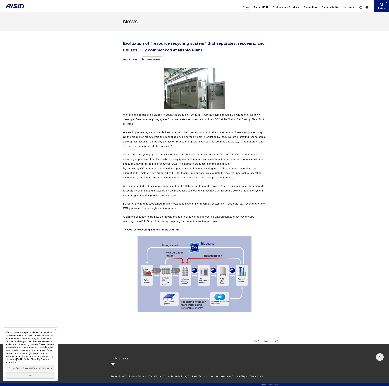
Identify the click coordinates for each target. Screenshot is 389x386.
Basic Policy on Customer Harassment (212, 376)
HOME (256, 341)
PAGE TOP (380, 357)
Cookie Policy (156, 376)
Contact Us (255, 376)
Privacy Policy (136, 376)
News (266, 341)
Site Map (240, 376)
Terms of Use (118, 376)
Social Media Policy (177, 376)
